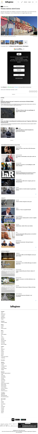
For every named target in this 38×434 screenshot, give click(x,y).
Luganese (2, 316)
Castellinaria (3, 357)
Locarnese (3, 315)
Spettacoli (2, 349)
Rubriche (3, 371)
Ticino (2, 312)
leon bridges (12, 89)
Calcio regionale (3, 334)
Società (2, 354)
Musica (2, 355)
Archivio (2, 401)
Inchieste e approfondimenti (5, 373)
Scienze (2, 352)
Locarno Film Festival (4, 356)
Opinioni (2, 362)
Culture (2, 346)
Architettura (3, 379)
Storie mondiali (3, 340)
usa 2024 (16, 89)
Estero (2, 324)
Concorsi (2, 407)
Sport (2, 330)
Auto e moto (3, 380)
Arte (1, 347)
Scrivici (2, 412)
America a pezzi (3, 328)
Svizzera (2, 321)
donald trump (8, 89)
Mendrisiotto (3, 317)
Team (2, 405)
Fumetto (2, 410)
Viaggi (2, 374)
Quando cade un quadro (5, 383)
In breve (2, 402)
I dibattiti (2, 369)
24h (1, 400)
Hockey (2, 331)
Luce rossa (3, 343)
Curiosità (2, 378)
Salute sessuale (3, 385)
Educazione (3, 389)
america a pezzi (3, 89)
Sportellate (3, 341)
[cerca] (18, 2)
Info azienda (3, 403)
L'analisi (2, 364)
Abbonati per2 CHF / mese (19, 70)
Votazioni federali (4, 322)
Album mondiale (3, 344)
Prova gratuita (19, 66)
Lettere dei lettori (4, 368)
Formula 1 (2, 338)
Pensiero (2, 351)
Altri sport (2, 339)
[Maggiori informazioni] (23, 49)
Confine (2, 325)
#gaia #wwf (3, 394)
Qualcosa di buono (4, 390)
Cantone (2, 311)
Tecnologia (3, 375)
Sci (1, 335)
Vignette (2, 411)
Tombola (2, 408)
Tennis (2, 336)
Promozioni (3, 406)
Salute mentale (3, 384)
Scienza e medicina (4, 388)
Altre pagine (3, 398)
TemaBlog (3, 392)
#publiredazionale (4, 395)
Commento (3, 363)
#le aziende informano (4, 396)
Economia (3, 360)
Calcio (2, 333)
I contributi (3, 367)
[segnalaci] (22, 2)
